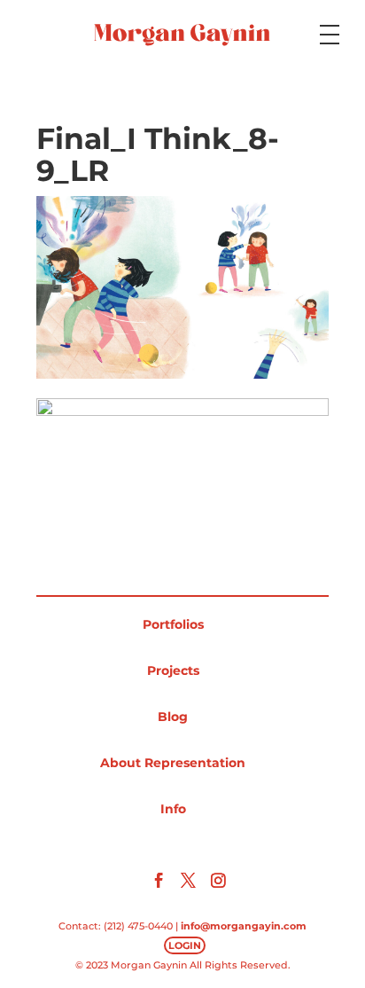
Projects (173, 670)
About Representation (172, 763)
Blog (173, 717)
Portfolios (173, 624)
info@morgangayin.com (244, 926)
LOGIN (184, 945)
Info (173, 809)
